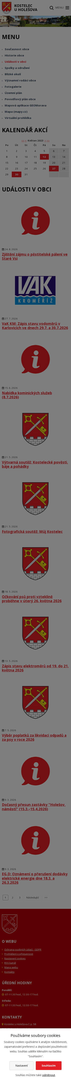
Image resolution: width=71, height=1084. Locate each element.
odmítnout (48, 1075)
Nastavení (21, 1065)
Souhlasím (49, 1065)
